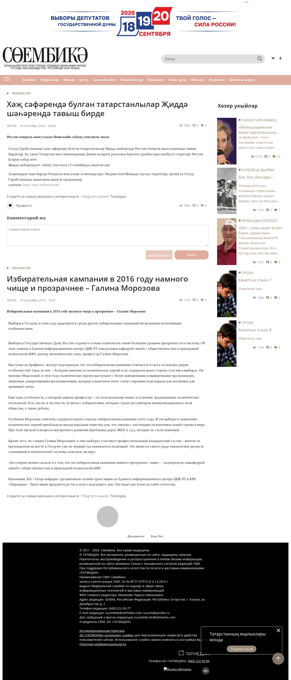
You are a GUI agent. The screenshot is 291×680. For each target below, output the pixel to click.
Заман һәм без (104, 80)
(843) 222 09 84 (198, 661)
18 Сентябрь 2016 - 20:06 (37, 126)
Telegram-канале (95, 196)
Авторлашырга (159, 255)
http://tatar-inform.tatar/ (41, 185)
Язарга (191, 254)
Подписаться (241, 649)
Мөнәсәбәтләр (131, 80)
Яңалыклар (21, 93)
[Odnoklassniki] (280, 59)
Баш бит (29, 80)
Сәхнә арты (177, 80)
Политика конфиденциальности (102, 644)
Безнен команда (242, 80)
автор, (12, 125)
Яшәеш (69, 80)
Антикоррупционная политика (102, 631)
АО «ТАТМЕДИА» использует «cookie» (106, 635)
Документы (136, 536)
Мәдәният (156, 80)
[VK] (273, 59)
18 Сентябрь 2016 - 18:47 (37, 300)
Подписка (217, 80)
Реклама (198, 80)
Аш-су (84, 80)
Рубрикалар (49, 80)
